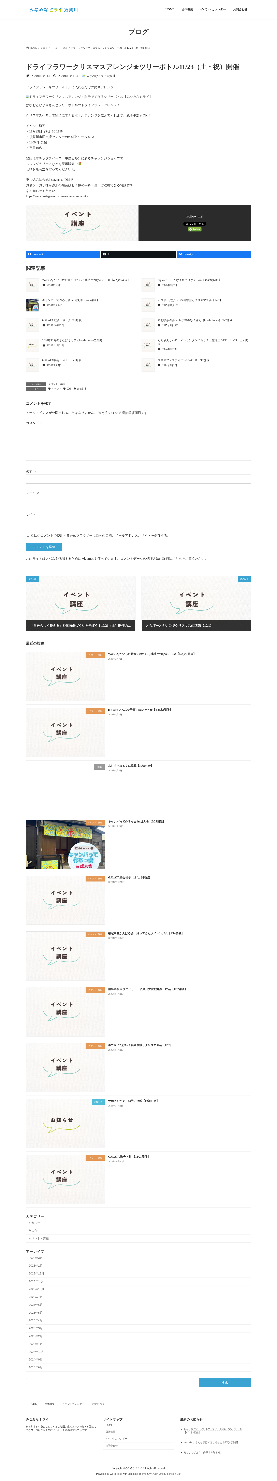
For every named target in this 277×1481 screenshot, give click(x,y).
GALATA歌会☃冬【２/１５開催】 (130, 877)
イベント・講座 (56, 384)
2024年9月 (36, 1359)
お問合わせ (98, 1403)
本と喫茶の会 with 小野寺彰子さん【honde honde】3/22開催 (195, 320)
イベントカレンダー (73, 1403)
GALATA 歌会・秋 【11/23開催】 (63, 320)
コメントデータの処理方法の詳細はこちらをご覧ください (162, 558)
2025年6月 (36, 1304)
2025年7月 (36, 1297)
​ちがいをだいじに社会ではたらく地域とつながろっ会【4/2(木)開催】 (86, 280)
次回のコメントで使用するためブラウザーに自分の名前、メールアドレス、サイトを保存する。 (100, 535)
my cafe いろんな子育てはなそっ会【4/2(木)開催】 (190, 280)
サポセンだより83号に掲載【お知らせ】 (133, 1100)
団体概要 (50, 1403)
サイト (31, 514)
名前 (31, 471)
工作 (69, 388)
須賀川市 (82, 388)
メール (33, 493)
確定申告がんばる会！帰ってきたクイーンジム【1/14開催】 (146, 933)
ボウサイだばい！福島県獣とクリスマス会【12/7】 (190, 300)
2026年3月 (36, 1257)
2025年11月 (36, 1281)
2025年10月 (36, 1289)
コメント (34, 423)
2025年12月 (36, 1273)
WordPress (116, 1473)
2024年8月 (36, 1367)
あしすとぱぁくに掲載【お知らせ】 (131, 765)
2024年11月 (36, 1351)
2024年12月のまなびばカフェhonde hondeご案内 (72, 340)
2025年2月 (36, 1336)
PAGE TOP (266, 1433)
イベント (56, 388)
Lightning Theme (137, 1473)
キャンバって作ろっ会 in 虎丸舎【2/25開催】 (70, 300)
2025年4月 (36, 1320)
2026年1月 (36, 1265)
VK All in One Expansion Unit (165, 1473)
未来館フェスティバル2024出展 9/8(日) (183, 360)
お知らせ (34, 1222)
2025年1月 (36, 1343)
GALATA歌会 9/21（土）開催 (61, 360)
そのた (33, 1230)
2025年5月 (36, 1312)
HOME (33, 1403)
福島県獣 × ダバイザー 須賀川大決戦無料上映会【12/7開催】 (147, 989)
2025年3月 (36, 1328)
